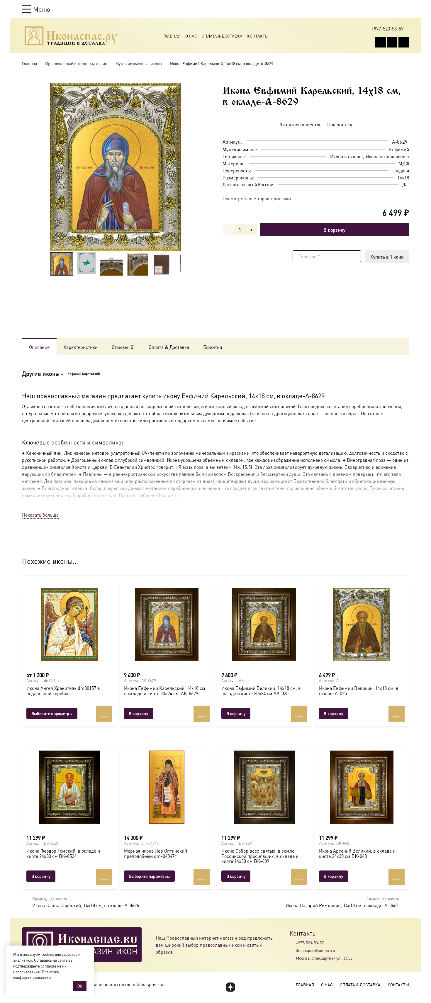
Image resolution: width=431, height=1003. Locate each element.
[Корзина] (395, 9)
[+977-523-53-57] (292, 942)
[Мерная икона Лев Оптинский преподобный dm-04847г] (167, 787)
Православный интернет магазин (76, 63)
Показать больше (40, 515)
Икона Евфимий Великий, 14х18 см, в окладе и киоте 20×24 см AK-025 (261, 690)
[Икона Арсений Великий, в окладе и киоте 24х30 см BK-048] (362, 787)
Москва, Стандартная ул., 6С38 (324, 957)
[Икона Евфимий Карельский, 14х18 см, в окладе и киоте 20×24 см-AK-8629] (167, 624)
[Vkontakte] (380, 42)
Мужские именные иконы (139, 63)
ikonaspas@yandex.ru (315, 950)
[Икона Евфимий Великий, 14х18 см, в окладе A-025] (362, 624)
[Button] (406, 9)
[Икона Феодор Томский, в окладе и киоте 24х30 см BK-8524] (69, 787)
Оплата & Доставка (222, 35)
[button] (36, 9)
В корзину (334, 230)
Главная (171, 35)
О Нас (191, 35)
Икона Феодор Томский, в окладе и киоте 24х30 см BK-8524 (63, 853)
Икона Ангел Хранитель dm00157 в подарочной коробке (63, 690)
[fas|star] (230, 987)
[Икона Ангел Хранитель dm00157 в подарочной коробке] (69, 624)
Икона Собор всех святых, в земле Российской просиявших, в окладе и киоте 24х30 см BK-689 (259, 856)
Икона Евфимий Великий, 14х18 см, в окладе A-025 (358, 690)
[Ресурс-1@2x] (71, 36)
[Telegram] (403, 42)
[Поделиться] (359, 124)
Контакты (258, 35)
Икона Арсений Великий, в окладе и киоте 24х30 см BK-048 (357, 853)
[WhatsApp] (392, 42)
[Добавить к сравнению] (404, 124)
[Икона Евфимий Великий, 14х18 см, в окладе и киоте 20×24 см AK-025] (264, 624)
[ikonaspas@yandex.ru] (292, 950)
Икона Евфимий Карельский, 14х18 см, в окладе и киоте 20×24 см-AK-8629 (165, 690)
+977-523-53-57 (310, 942)
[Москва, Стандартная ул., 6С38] (292, 958)
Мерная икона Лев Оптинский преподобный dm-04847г (155, 853)
